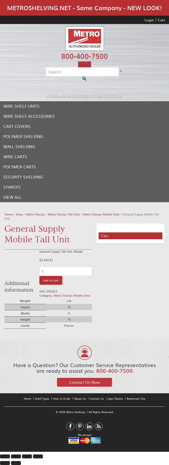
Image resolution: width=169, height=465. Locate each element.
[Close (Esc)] (5, 456)
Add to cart (51, 280)
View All (12, 197)
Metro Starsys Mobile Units (101, 214)
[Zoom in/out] (38, 456)
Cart (161, 19)
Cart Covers (16, 126)
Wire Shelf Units (21, 106)
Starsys (11, 187)
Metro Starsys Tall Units (64, 214)
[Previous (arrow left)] (5, 463)
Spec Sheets (115, 399)
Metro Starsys (35, 214)
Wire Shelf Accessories (29, 116)
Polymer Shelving (23, 136)
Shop (19, 214)
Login (149, 19)
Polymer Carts (19, 167)
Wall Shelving (19, 146)
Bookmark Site (136, 399)
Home (8, 214)
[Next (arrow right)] (16, 463)
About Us (80, 399)
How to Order (62, 399)
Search (84, 64)
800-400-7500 (84, 55)
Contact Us (97, 399)
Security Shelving (23, 177)
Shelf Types (42, 399)
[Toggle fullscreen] (27, 456)
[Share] (16, 456)
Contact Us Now (84, 382)
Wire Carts (15, 157)
